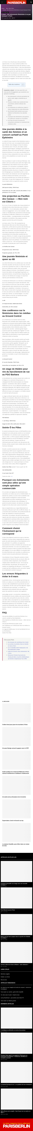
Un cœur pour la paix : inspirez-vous (10, 995)
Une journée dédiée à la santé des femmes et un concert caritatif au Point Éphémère (14, 617)
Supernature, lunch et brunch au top (12, 820)
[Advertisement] (16, 42)
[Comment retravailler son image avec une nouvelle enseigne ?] (16, 871)
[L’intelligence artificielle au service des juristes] (16, 1018)
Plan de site (4, 980)
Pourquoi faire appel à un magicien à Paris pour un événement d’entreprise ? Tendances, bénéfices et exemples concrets (14, 1056)
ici (11, 476)
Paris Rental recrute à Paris (8, 910)
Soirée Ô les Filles (6, 632)
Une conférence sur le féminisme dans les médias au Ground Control (16, 626)
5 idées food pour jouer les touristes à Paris (15, 724)
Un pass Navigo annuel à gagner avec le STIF (15, 748)
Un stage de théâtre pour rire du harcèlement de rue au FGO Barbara (16, 630)
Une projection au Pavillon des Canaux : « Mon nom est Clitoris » (16, 621)
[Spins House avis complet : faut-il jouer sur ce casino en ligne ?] (16, 1099)
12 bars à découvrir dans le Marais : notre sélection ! (14, 964)
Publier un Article (5, 977)
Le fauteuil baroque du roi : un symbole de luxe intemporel (16, 1084)
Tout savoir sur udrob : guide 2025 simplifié (12, 992)
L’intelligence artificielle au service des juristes (13, 1030)
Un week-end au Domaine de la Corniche (14, 797)
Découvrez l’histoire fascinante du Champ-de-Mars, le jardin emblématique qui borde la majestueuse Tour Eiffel (18, 657)
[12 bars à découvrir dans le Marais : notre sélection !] (16, 952)
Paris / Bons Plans (5, 12)
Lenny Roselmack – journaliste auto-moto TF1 (12, 997)
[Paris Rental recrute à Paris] (16, 897)
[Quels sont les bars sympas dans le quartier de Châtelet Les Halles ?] (16, 924)
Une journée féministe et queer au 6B (12, 623)
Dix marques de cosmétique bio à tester (18, 642)
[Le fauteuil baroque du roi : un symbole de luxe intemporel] (16, 1072)
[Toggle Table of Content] (22, 84)
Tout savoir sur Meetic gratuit (8, 1000)
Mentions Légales (5, 974)
